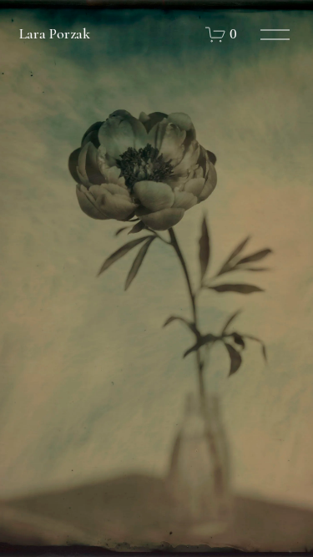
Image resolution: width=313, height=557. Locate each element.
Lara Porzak (54, 34)
